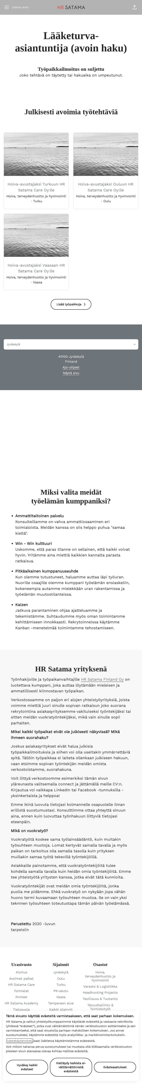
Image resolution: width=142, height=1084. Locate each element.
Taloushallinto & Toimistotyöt (100, 1007)
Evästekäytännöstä (19, 1041)
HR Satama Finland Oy (102, 679)
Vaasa (60, 997)
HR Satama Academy (21, 1003)
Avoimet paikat (21, 978)
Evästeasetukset (115, 1067)
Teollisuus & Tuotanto (100, 999)
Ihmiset (21, 997)
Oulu (61, 978)
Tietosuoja (21, 1009)
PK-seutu (60, 991)
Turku (60, 984)
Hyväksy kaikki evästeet (27, 1067)
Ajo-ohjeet (71, 367)
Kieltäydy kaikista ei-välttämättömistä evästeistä (71, 1067)
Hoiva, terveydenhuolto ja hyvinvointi (100, 976)
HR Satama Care (21, 984)
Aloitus (21, 972)
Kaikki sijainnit (61, 1009)
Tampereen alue (61, 1003)
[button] (134, 7)
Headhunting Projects (100, 992)
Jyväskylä (60, 972)
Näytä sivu (71, 373)
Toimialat (21, 991)
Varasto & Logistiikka (100, 986)
